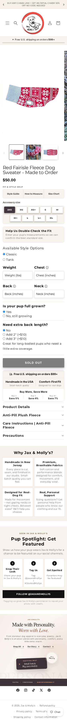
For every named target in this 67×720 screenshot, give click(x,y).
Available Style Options (23, 248)
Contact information (46, 717)
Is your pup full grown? (24, 306)
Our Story (34, 647)
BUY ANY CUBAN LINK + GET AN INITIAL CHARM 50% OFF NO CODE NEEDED (33, 4)
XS (23, 210)
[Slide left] (4, 153)
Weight (9, 267)
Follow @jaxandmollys (33, 594)
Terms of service (45, 711)
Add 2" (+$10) (16, 334)
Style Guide (13, 193)
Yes (9, 312)
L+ (41, 218)
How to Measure (33, 193)
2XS (11, 210)
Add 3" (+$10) (16, 338)
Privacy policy (24, 711)
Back (7, 286)
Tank (10, 260)
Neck (39, 286)
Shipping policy (22, 717)
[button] (7, 23)
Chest (39, 267)
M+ (17, 218)
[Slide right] (63, 153)
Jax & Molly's (28, 705)
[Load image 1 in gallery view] (16, 152)
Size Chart (53, 193)
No (8, 330)
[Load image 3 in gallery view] (50, 152)
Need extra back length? (25, 325)
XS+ (35, 210)
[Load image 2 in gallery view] (33, 152)
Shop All (18, 647)
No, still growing (19, 316)
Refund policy (47, 705)
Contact (48, 647)
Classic (11, 254)
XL (53, 218)
